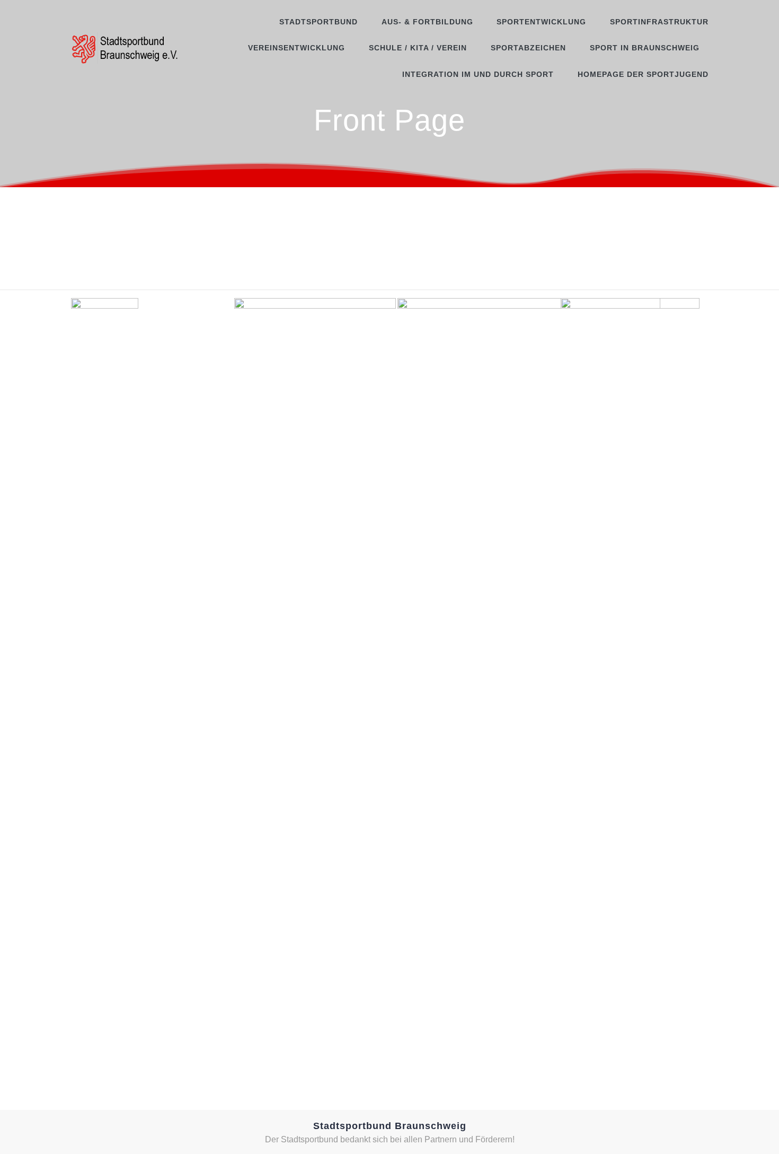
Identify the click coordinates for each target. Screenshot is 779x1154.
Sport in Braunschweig (645, 47)
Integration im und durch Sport (478, 74)
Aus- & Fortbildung (427, 22)
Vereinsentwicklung (296, 47)
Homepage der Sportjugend (643, 74)
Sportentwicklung (541, 22)
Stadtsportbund (318, 22)
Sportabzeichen (528, 47)
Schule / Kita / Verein (418, 47)
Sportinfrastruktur (659, 22)
